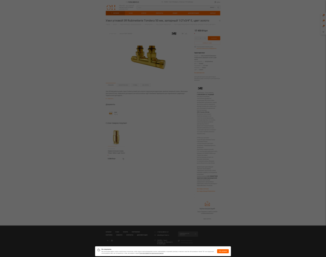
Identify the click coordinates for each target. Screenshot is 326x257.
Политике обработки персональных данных (151, 253)
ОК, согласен (223, 251)
